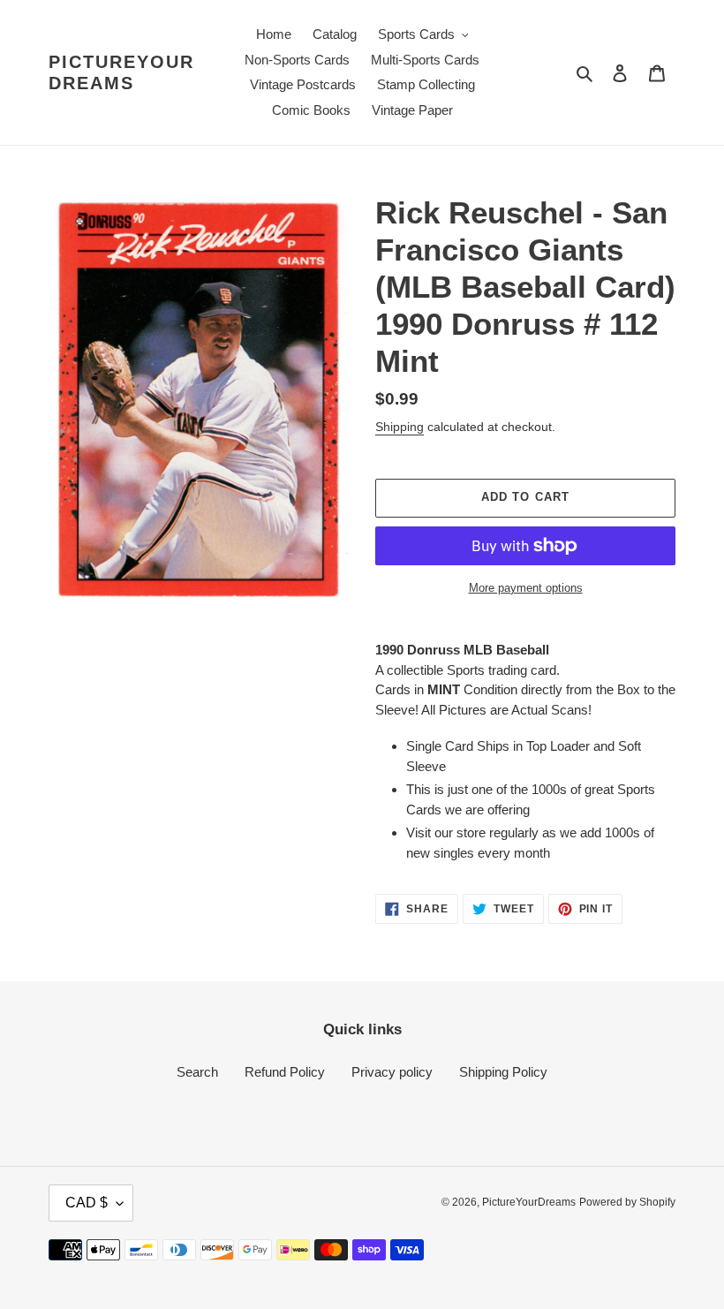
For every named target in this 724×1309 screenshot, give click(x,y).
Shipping (399, 427)
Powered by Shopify (627, 1202)
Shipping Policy (503, 1071)
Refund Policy (285, 1071)
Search (197, 1071)
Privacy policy (392, 1071)
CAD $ (86, 1202)
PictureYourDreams (121, 72)
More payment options (526, 587)
